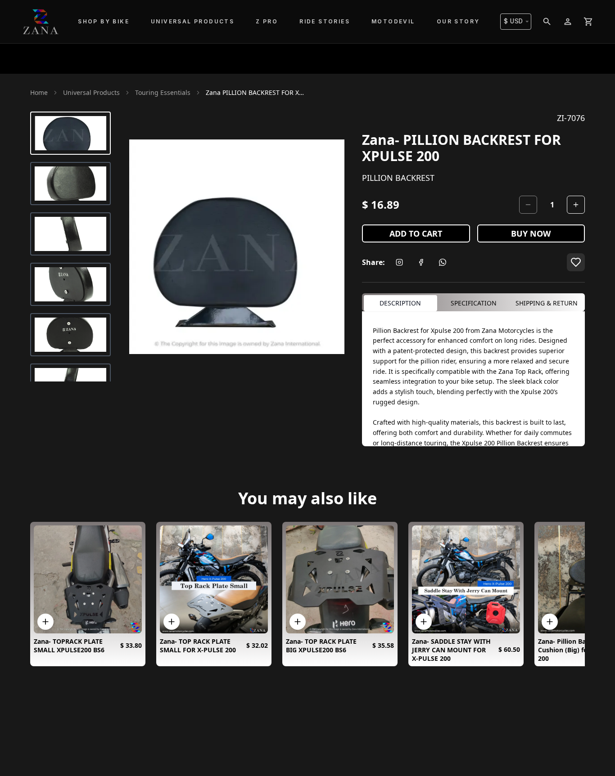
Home (39, 92)
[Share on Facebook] (421, 262)
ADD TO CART (415, 233)
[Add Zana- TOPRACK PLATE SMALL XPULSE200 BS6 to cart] (45, 622)
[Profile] (568, 22)
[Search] (547, 22)
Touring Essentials (162, 92)
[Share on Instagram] (399, 262)
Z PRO (267, 21)
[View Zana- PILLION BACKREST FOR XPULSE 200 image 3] (70, 234)
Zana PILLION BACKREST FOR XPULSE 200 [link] (255, 92)
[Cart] (588, 22)
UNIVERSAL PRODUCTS (192, 21)
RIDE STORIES (324, 21)
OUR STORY (458, 21)
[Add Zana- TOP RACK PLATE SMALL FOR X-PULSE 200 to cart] (171, 622)
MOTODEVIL (393, 21)
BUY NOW (531, 233)
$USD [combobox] (513, 21)
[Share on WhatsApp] (442, 262)
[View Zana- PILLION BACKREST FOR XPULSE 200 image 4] (70, 284)
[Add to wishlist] (576, 262)
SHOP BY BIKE (103, 21)
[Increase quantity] (576, 205)
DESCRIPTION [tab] (400, 303)
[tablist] (473, 302)
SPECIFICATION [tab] (474, 303)
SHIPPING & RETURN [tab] (547, 303)
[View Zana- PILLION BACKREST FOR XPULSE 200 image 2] (70, 183)
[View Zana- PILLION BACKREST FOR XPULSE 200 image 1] (70, 133)
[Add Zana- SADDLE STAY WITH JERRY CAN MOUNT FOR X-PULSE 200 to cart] (424, 622)
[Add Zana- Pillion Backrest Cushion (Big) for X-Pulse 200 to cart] (550, 622)
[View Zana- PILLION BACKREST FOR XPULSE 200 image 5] (70, 334)
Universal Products (91, 92)
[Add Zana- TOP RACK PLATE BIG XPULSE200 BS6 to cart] (297, 622)
